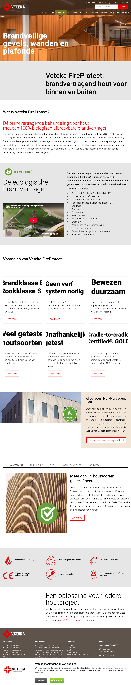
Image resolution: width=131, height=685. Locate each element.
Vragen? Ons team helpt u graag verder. (76, 620)
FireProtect (60, 12)
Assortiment (16, 465)
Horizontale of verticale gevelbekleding (49, 650)
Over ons (103, 12)
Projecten (84, 12)
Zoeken (123, 6)
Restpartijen (114, 12)
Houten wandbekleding (11, 648)
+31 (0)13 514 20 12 (111, 3)
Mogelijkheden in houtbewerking (78, 655)
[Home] (14, 634)
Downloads (124, 3)
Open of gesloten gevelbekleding (47, 648)
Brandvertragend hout (11, 652)
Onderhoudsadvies (71, 465)
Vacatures (126, 12)
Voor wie (94, 12)
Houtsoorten (73, 12)
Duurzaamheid (72, 652)
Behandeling (36, 465)
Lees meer (11, 319)
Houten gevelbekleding (11, 645)
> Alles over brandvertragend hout (106, 440)
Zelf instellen (41, 680)
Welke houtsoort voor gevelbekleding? (49, 645)
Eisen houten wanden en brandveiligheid (49, 657)
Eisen (52, 465)
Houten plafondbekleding (12, 650)
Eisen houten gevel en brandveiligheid (48, 655)
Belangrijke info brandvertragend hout (48, 652)
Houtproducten (48, 12)
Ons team (70, 650)
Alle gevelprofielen (9, 657)
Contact (100, 3)
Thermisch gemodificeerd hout (14, 655)
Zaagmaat (71, 645)
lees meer (54, 319)
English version (90, 3)
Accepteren (58, 680)
